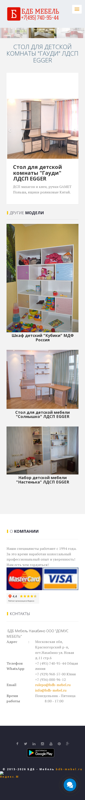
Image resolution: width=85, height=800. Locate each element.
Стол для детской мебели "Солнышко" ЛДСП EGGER (42, 414)
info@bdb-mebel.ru (50, 690)
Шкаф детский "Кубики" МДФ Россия (43, 337)
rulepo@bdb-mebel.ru (53, 684)
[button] (12, 128)
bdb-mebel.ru (69, 769)
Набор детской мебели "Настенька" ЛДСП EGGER (42, 480)
